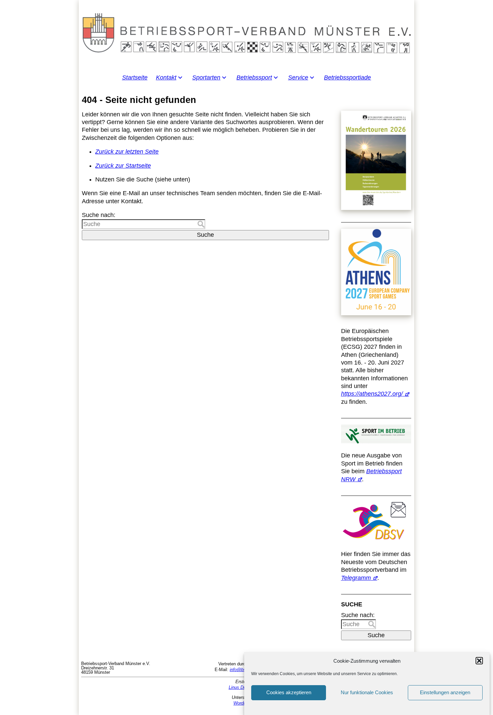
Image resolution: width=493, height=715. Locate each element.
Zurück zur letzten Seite (127, 151)
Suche (205, 234)
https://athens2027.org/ (372, 393)
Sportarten (206, 77)
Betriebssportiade (347, 77)
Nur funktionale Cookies (367, 693)
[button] (479, 660)
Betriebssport (254, 77)
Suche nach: (98, 215)
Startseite (135, 77)
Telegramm (356, 577)
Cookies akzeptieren (288, 693)
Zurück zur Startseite (123, 165)
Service (298, 77)
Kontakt (166, 77)
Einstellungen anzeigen (445, 693)
